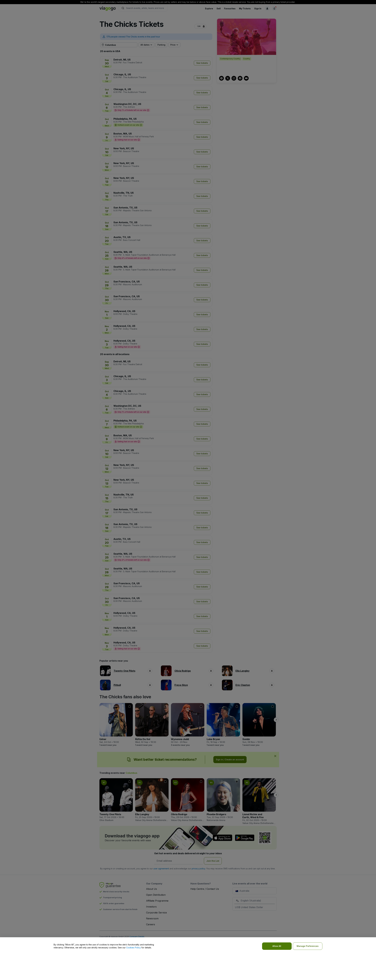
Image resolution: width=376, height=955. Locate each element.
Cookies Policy (133, 947)
